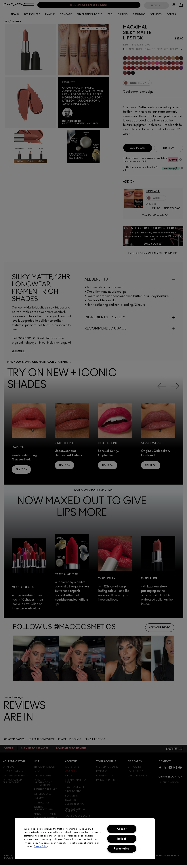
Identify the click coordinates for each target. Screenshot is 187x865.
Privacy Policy (41, 846)
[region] (85, 838)
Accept (122, 829)
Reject (121, 838)
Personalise (122, 848)
